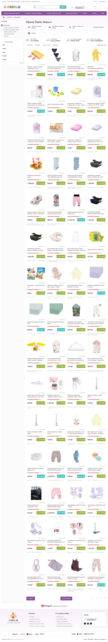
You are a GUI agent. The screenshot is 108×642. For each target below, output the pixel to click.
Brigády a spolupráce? (62, 621)
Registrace (103, 1)
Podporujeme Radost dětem (13, 1)
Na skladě (8, 42)
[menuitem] (11, 13)
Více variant (61, 74)
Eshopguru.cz (103, 639)
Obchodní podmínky (34, 619)
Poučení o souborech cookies (37, 626)
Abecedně (55, 45)
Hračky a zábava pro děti (10, 32)
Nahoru (31, 598)
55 (105, 598)
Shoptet (91, 639)
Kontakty (4, 1)
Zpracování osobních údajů (36, 624)
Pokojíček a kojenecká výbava (11, 29)
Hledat (63, 7)
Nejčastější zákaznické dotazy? (64, 626)
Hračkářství (6, 25)
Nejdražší (37, 45)
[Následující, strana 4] (100, 598)
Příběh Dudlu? (60, 617)
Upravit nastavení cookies (17, 639)
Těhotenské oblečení (9, 34)
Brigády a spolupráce (26, 1)
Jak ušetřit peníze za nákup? (63, 624)
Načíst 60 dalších (66, 598)
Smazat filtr (22, 63)
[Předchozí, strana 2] (92, 598)
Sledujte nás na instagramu (60, 606)
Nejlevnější (30, 45)
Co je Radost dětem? (61, 619)
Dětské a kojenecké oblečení (11, 27)
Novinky (6, 36)
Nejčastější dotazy (36, 1)
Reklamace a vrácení (34, 621)
